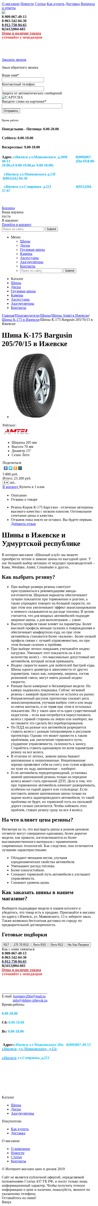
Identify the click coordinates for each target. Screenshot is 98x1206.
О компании (20, 1149)
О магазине (11, 4)
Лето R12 (56, 944)
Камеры (26, 254)
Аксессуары (29, 258)
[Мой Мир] (20, 468)
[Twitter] (10, 468)
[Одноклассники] (15, 468)
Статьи (40, 4)
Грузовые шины (32, 249)
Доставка (72, 4)
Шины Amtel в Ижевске (70, 315)
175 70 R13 (20, 944)
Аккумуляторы (31, 262)
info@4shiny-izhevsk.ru (30, 1000)
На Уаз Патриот (78, 944)
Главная (8, 315)
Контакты (27, 266)
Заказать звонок (14, 60)
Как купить (55, 4)
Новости (27, 4)
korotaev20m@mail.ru (29, 996)
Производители (27, 315)
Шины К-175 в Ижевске (20, 320)
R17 (6, 944)
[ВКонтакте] (5, 468)
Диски (25, 245)
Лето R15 (39, 944)
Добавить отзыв (23, 524)
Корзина (8, 208)
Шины (25, 241)
